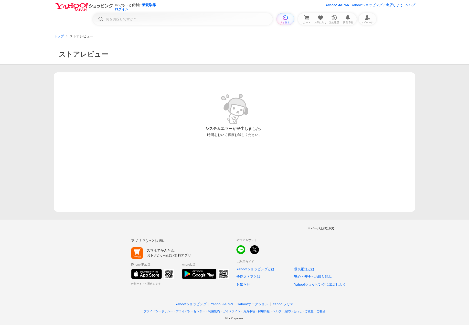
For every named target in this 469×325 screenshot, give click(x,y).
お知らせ (243, 284)
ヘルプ (410, 5)
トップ (59, 36)
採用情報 (264, 311)
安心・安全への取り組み (313, 277)
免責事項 (249, 311)
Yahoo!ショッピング (191, 304)
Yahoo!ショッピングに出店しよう (377, 5)
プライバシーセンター (190, 311)
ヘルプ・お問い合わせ (287, 311)
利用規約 (214, 311)
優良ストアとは (248, 277)
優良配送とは (304, 269)
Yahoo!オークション (252, 304)
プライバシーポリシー (158, 311)
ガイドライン (231, 311)
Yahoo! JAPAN (337, 5)
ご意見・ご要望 (315, 311)
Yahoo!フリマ (283, 304)
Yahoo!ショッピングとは (255, 269)
